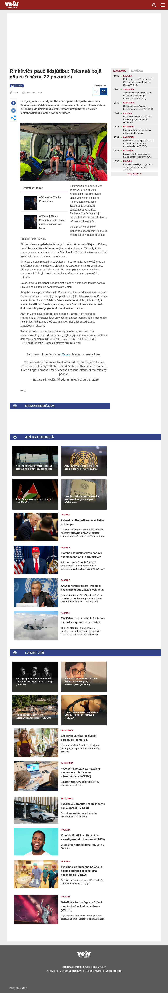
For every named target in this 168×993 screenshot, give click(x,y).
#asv (23, 391)
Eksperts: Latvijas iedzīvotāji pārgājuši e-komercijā (78, 737)
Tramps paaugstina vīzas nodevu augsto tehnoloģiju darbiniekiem (81, 555)
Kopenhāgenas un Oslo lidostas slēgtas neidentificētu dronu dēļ (34, 467)
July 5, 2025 (91, 379)
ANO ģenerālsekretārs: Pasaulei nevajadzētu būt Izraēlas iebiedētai (82, 587)
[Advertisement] (84, 44)
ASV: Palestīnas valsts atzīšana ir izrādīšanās (34, 500)
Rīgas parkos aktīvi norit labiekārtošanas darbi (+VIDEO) (33, 716)
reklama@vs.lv (98, 966)
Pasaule (18, 86)
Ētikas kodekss (113, 970)
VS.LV (15, 92)
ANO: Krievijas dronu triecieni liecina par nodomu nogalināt (81, 467)
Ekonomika (67, 730)
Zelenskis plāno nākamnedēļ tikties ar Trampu (83, 522)
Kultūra (65, 830)
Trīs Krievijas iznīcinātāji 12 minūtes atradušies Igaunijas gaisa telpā (83, 620)
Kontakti (51, 970)
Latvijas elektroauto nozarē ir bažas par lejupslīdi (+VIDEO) (83, 806)
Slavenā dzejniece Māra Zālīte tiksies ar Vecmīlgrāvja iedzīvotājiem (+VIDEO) (81, 681)
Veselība (66, 861)
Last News (119, 70)
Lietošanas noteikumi (71, 970)
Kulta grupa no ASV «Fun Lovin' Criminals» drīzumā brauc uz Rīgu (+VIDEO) (34, 681)
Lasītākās (137, 70)
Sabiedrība (67, 763)
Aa (96, 91)
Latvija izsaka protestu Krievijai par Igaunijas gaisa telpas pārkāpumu (82, 499)
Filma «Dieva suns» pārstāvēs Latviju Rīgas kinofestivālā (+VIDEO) (81, 715)
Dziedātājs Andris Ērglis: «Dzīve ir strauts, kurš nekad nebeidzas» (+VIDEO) (82, 906)
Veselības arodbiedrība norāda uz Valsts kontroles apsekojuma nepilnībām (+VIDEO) (82, 871)
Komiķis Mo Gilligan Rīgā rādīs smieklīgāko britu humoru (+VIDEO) (83, 837)
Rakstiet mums (93, 970)
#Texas (65, 354)
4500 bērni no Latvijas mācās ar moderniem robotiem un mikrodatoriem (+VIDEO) (80, 772)
